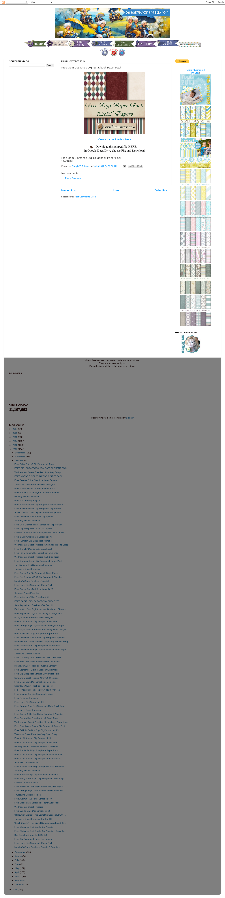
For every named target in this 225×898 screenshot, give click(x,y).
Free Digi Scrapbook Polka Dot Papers (33, 529)
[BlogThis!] (132, 166)
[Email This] (129, 166)
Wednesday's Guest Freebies (28, 807)
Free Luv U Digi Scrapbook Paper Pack (33, 585)
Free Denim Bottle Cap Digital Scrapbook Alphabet (38, 714)
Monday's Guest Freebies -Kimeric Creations (36, 746)
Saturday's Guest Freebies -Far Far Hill (33, 605)
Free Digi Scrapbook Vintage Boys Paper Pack (36, 674)
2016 (15, 433)
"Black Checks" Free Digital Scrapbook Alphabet (37, 513)
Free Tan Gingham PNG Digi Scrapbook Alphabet (38, 577)
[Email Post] (124, 166)
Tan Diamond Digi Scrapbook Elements (33, 565)
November (20, 457)
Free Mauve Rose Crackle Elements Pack (34, 488)
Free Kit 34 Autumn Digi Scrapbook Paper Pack (37, 758)
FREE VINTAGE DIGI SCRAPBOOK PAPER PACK (38, 476)
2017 (15, 429)
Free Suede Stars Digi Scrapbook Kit (32, 811)
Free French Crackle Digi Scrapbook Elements (36, 492)
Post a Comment (73, 178)
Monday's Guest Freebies (26, 496)
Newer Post (69, 190)
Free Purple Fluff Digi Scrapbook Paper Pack (36, 750)
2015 (15, 437)
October (19, 461)
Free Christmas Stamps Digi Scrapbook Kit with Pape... (41, 649)
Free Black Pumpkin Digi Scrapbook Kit (33, 537)
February (19, 880)
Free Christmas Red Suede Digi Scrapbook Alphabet (39, 638)
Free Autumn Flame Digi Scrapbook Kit (33, 799)
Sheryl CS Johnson (81, 166)
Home (116, 190)
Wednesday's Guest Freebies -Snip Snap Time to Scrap (41, 545)
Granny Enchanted (195, 70)
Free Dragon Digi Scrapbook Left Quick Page (36, 718)
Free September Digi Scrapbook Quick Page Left (38, 613)
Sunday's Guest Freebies (26, 593)
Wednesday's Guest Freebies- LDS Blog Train (36, 557)
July (17, 860)
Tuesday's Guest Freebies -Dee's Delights (34, 484)
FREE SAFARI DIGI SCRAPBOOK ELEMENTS (36, 601)
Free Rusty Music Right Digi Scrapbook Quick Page (39, 778)
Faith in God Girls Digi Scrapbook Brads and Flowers (40, 609)
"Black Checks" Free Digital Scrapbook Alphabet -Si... (40, 823)
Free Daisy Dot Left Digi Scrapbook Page (34, 464)
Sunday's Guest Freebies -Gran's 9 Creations (36, 678)
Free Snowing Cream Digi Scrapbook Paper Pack (38, 561)
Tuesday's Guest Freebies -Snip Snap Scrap (35, 734)
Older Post (161, 190)
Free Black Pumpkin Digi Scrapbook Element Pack (38, 504)
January (19, 884)
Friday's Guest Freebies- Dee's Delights (33, 617)
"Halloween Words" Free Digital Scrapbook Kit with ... (40, 815)
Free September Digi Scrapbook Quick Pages (36, 670)
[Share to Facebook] (138, 166)
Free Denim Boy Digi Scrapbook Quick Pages (36, 573)
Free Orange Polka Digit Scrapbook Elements (36, 480)
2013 (15, 445)
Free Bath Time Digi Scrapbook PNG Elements (37, 662)
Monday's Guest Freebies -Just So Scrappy (35, 666)
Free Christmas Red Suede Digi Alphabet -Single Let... (40, 831)
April (17, 872)
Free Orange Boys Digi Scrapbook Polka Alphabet (38, 791)
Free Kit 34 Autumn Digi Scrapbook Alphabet (35, 621)
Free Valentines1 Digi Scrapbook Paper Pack (36, 633)
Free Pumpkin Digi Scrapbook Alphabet (33, 541)
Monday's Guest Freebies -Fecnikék (31, 581)
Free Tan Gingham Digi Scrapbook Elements (36, 553)
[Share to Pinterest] (141, 166)
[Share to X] (135, 166)
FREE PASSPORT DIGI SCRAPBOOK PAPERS (37, 690)
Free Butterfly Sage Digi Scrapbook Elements (36, 774)
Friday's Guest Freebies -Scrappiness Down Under (39, 533)
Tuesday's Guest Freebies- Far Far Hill (33, 819)
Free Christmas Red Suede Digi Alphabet (34, 516)
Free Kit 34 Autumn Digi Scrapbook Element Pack (38, 754)
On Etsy (195, 73)
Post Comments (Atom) (86, 197)
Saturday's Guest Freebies (27, 520)
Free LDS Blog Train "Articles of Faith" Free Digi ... (38, 658)
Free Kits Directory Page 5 (27, 500)
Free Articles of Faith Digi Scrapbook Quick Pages (38, 787)
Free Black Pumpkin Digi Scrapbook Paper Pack (37, 509)
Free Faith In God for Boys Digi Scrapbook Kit (36, 730)
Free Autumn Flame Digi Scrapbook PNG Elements (39, 766)
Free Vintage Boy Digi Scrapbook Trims (33, 694)
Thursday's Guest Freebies (27, 710)
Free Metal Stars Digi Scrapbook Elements (35, 682)
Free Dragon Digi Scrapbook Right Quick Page (37, 803)
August (18, 856)
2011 (15, 889)
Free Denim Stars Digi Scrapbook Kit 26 (33, 589)
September (20, 852)
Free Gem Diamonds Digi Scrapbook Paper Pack (38, 525)
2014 (15, 441)
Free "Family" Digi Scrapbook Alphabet (33, 549)
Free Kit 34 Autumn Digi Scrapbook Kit (32, 738)
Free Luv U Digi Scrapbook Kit (29, 702)
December (20, 453)
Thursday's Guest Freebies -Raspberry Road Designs (40, 629)
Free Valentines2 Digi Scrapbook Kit (31, 597)
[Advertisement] (21, 120)
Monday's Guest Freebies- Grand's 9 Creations (37, 847)
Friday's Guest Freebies (26, 698)
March (18, 876)
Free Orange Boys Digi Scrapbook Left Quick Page (39, 625)
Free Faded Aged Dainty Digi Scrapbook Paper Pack (39, 726)
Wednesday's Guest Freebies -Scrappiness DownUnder (41, 722)
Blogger (129, 418)
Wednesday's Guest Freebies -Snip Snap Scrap (37, 472)
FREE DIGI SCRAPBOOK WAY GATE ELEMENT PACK (40, 468)
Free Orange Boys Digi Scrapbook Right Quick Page (39, 706)
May (17, 868)
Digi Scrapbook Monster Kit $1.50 (30, 835)
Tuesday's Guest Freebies (27, 569)
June (17, 864)
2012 (15, 449)
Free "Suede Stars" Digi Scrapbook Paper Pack (37, 645)
